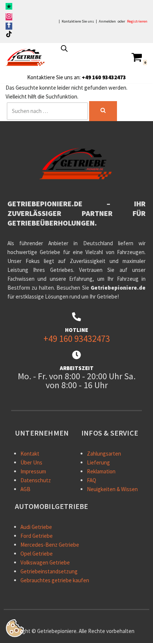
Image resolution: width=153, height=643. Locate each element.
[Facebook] (9, 26)
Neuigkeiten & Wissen (112, 489)
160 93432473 (108, 77)
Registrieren (137, 21)
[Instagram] (9, 16)
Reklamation (101, 471)
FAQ (91, 480)
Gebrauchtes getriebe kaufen (54, 580)
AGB (25, 489)
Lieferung (98, 462)
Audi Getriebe (36, 526)
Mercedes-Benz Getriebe (49, 544)
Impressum (33, 471)
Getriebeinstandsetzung (49, 571)
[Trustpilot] (9, 7)
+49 (86, 77)
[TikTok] (9, 35)
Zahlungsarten (104, 453)
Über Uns (31, 462)
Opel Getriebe (36, 553)
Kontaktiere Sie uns (78, 21)
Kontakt (29, 453)
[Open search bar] (64, 48)
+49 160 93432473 (76, 338)
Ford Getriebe (36, 535)
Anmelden (107, 21)
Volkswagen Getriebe (45, 562)
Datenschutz (35, 480)
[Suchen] (103, 111)
